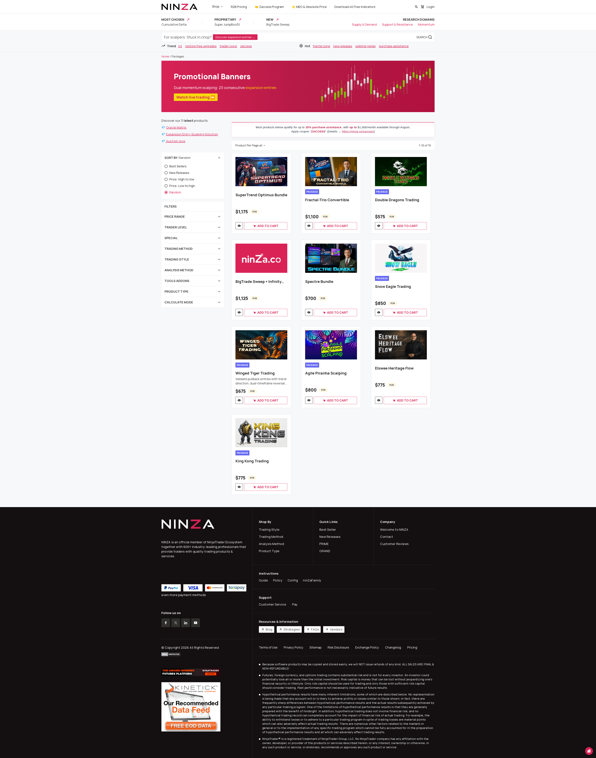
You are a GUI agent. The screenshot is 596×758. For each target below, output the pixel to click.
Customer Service (273, 604)
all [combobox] (260, 145)
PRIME (324, 544)
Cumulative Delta (174, 24)
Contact (387, 537)
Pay (295, 604)
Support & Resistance (397, 24)
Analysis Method (272, 544)
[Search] (416, 7)
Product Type (270, 551)
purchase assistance (394, 46)
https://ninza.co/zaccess (358, 131)
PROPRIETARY (225, 19)
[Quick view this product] (239, 225)
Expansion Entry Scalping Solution (192, 134)
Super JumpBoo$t (227, 24)
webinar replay (365, 46)
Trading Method (272, 537)
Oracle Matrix (176, 127)
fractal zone (321, 46)
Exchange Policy (367, 647)
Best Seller (328, 529)
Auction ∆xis (175, 141)
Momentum (426, 24)
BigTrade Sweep (277, 24)
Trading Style (270, 529)
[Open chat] (589, 751)
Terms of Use (268, 647)
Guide (264, 580)
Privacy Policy (293, 647)
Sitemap (315, 647)
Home (165, 56)
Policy (278, 580)
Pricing (412, 647)
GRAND (325, 551)
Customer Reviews (395, 544)
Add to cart (267, 226)
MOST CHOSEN (172, 19)
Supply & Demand (364, 24)
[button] (193, 157)
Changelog (393, 647)
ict (180, 46)
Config (293, 580)
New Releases (330, 537)
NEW (269, 19)
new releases (342, 46)
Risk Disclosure (338, 647)
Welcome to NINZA (395, 529)
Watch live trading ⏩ (195, 97)
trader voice (228, 46)
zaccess (246, 46)
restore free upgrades (201, 46)
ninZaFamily (313, 580)
